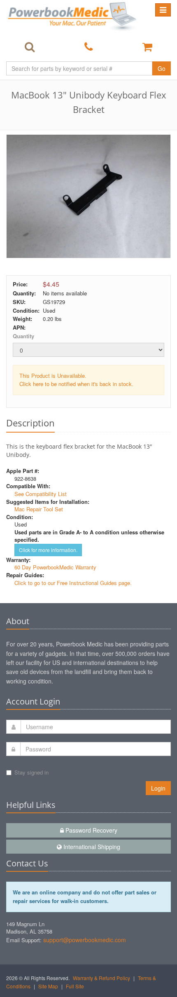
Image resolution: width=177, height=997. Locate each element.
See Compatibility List (40, 494)
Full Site (75, 986)
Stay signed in (31, 772)
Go (161, 68)
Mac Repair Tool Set (38, 509)
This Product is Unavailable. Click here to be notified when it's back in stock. (76, 380)
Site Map (48, 986)
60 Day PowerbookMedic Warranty (55, 567)
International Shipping (91, 847)
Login (158, 788)
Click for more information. (48, 549)
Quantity (23, 336)
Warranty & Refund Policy (101, 977)
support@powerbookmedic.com (84, 940)
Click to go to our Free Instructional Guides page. (73, 583)
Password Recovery (90, 830)
